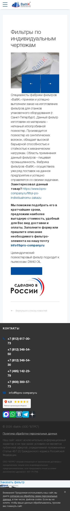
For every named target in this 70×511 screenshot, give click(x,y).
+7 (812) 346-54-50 (18, 352)
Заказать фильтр (12, 482)
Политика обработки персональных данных (30, 434)
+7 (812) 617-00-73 (18, 341)
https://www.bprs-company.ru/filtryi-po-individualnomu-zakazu (29, 193)
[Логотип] (21, 6)
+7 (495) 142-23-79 (18, 373)
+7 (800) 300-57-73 (18, 384)
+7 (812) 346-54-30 (18, 362)
